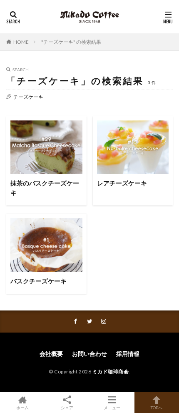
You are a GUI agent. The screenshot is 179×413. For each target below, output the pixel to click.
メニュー (112, 407)
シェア (67, 407)
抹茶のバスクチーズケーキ (44, 187)
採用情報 (127, 353)
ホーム (22, 407)
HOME (21, 42)
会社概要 (51, 353)
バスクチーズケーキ (38, 281)
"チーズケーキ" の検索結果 (71, 42)
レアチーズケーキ (122, 183)
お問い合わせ (89, 353)
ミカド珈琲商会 (110, 371)
